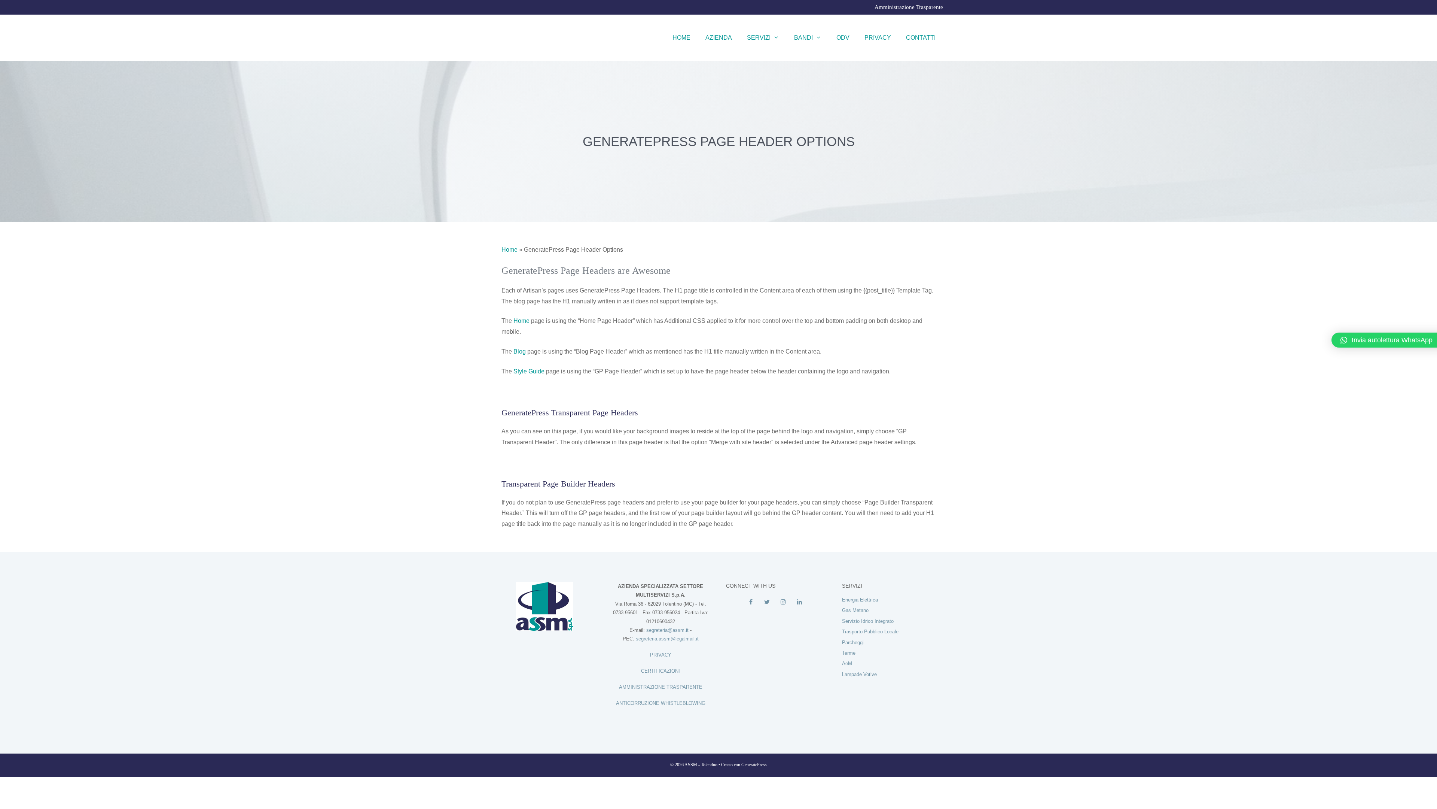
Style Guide (528, 371)
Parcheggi (853, 642)
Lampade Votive (859, 674)
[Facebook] (750, 602)
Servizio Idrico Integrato (868, 621)
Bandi (803, 37)
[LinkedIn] (799, 602)
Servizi (759, 37)
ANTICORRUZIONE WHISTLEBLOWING (660, 703)
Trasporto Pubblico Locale (870, 631)
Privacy (877, 37)
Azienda (718, 37)
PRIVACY (660, 655)
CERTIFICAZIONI (660, 671)
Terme (848, 653)
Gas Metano (855, 610)
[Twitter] (767, 602)
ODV (842, 37)
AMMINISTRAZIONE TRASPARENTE (660, 687)
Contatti (921, 37)
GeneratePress (754, 764)
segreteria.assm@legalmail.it (667, 639)
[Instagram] (783, 602)
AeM (847, 663)
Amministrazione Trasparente (909, 7)
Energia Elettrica (860, 600)
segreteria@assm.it (667, 630)
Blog (519, 351)
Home (681, 37)
